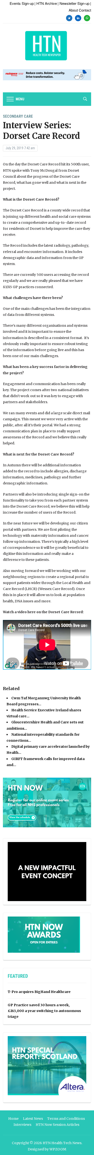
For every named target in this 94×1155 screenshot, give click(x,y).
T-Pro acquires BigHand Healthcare (39, 992)
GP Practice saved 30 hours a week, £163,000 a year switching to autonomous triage (44, 1011)
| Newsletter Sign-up (73, 3)
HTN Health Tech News (62, 1143)
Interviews (22, 1124)
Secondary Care (18, 116)
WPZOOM (57, 1149)
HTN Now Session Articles (57, 1124)
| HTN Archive (45, 3)
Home (13, 1118)
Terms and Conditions (66, 1118)
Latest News (33, 1118)
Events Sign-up (22, 3)
